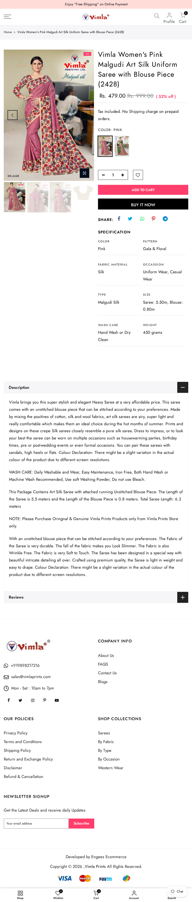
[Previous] (13, 115)
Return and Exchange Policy (28, 759)
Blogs (103, 682)
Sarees (104, 733)
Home (8, 32)
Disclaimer (13, 768)
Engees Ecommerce (108, 857)
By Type (105, 750)
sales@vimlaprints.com (31, 677)
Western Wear (111, 768)
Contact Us (107, 673)
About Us (106, 655)
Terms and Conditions (23, 742)
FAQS (103, 664)
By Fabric (106, 742)
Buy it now (143, 205)
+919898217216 (25, 665)
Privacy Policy (16, 733)
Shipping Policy (17, 750)
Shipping (136, 111)
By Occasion (109, 759)
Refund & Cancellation (23, 776)
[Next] (85, 115)
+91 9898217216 (119, 4)
